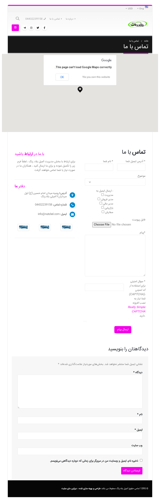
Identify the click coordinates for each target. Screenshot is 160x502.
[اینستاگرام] (31, 27)
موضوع (141, 176)
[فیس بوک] (44, 27)
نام (139, 414)
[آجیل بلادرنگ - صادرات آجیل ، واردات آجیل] (137, 24)
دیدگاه (137, 372)
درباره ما (69, 19)
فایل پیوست (138, 220)
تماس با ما (55, 19)
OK (62, 77)
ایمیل (138, 430)
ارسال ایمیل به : (104, 191)
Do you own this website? (96, 77)
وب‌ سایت (137, 445)
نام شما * (108, 161)
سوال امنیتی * (137, 281)
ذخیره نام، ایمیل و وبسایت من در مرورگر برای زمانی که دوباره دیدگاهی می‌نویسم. (94, 461)
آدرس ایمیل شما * (135, 161)
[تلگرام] (24, 27)
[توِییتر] (38, 27)
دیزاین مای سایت (69, 488)
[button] (80, 88)
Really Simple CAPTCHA (136, 309)
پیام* (142, 233)
